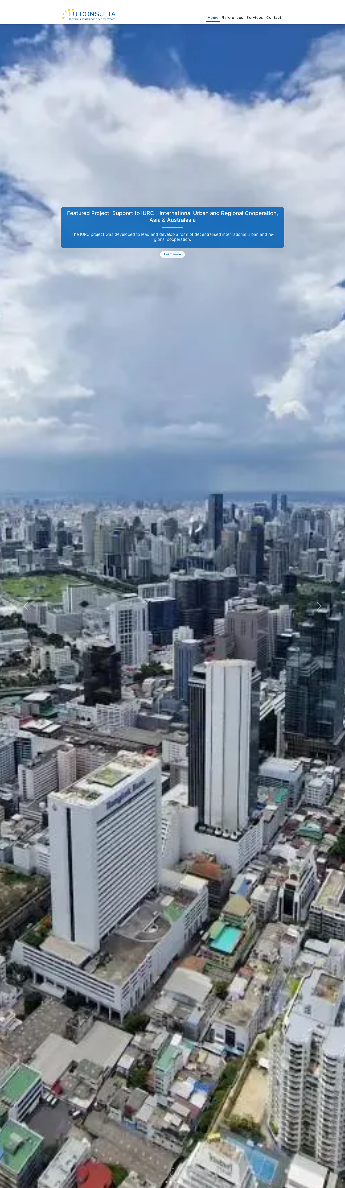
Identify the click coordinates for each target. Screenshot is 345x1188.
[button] (26, 606)
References (232, 17)
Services (255, 17)
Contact (274, 17)
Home (213, 17)
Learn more (172, 253)
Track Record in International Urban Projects (172, 213)
